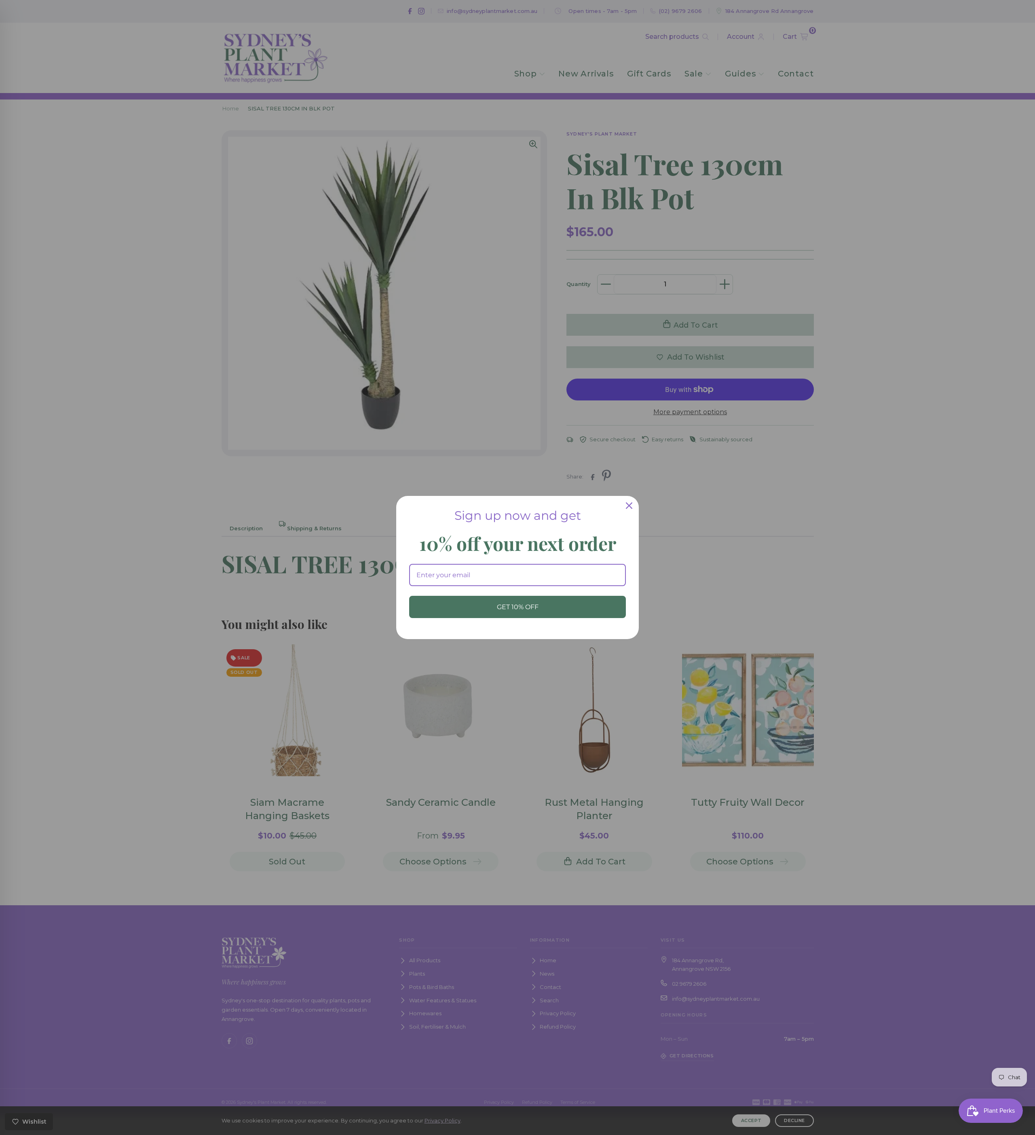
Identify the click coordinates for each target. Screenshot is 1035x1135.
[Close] (629, 505)
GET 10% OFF (518, 607)
